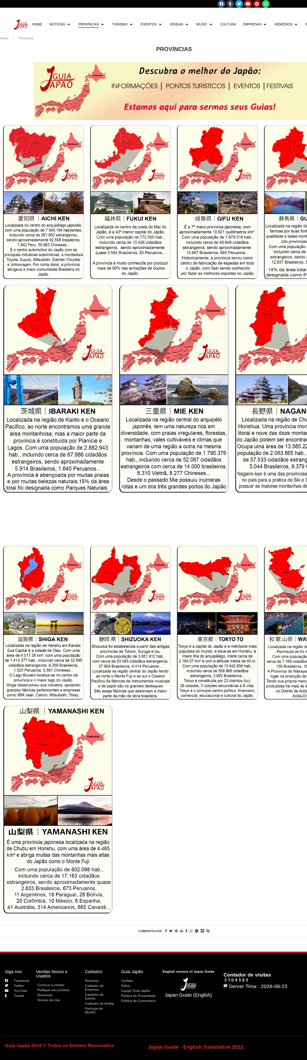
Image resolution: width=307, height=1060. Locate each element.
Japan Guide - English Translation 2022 (195, 1047)
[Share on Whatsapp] (191, 931)
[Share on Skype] (208, 931)
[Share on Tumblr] (186, 931)
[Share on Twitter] (170, 931)
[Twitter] (239, 4)
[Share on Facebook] (166, 931)
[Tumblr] (230, 4)
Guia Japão (132, 971)
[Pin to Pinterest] (176, 931)
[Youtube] (248, 4)
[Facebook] (221, 4)
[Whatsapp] (266, 4)
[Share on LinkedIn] (181, 931)
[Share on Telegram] (196, 931)
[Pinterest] (257, 4)
